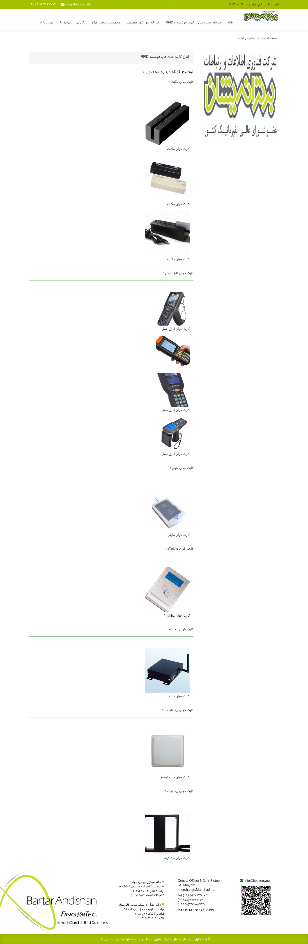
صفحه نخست (269, 38)
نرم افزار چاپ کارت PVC (245, 4)
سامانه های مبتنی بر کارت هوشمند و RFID (193, 22)
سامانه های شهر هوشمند (143, 22)
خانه (230, 22)
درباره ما (65, 22)
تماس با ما (46, 22)
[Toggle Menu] (234, 13)
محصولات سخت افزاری (105, 22)
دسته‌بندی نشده (247, 38)
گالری (80, 22)
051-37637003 (45, 4)
